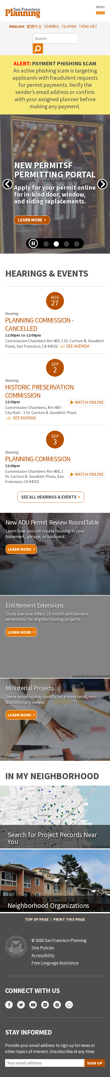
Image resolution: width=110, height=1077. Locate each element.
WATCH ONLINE (89, 402)
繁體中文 (34, 26)
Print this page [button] (69, 919)
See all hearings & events (48, 497)
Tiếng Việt (88, 26)
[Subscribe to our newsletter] (71, 1005)
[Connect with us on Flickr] (47, 1005)
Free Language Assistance (55, 963)
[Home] (23, 10)
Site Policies (42, 948)
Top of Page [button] (37, 919)
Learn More (30, 220)
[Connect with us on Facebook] (11, 1005)
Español (52, 26)
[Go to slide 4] (75, 246)
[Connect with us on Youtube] (35, 1005)
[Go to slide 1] (44, 246)
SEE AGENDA (77, 346)
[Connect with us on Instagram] (59, 1005)
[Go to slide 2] (54, 246)
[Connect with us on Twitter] (23, 1005)
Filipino (69, 26)
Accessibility (42, 955)
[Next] (102, 184)
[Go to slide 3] (65, 246)
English (16, 26)
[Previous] (8, 184)
